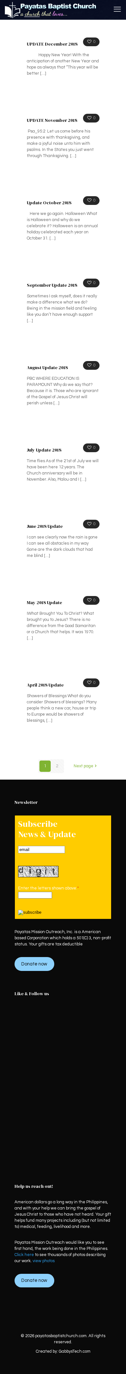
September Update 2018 (52, 285)
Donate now (34, 964)
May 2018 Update (44, 602)
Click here (24, 1254)
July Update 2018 (44, 450)
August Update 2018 (47, 367)
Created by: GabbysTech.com (63, 1351)
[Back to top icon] (113, 1361)
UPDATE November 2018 (52, 120)
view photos (44, 1261)
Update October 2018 (49, 202)
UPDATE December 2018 (52, 44)
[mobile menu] (117, 9)
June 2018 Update (45, 526)
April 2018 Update (45, 685)
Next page (83, 766)
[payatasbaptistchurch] (51, 10)
